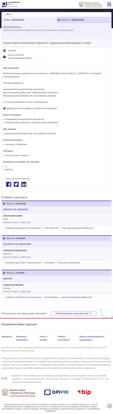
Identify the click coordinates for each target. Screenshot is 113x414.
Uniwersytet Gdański (13, 285)
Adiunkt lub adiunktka (15, 209)
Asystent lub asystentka (17, 244)
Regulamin (6, 337)
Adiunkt (7, 278)
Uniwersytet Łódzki (12, 216)
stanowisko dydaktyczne (69, 263)
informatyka (49, 263)
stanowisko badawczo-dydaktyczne (77, 228)
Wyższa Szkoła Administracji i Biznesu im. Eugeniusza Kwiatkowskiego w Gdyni (47, 43)
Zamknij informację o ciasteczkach (109, 405)
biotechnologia (51, 297)
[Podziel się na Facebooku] (8, 184)
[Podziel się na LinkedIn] (23, 184)
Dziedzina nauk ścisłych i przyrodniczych (23, 228)
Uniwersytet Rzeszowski (15, 251)
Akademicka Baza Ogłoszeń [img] (10, 4)
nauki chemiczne (51, 228)
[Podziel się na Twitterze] (16, 184)
